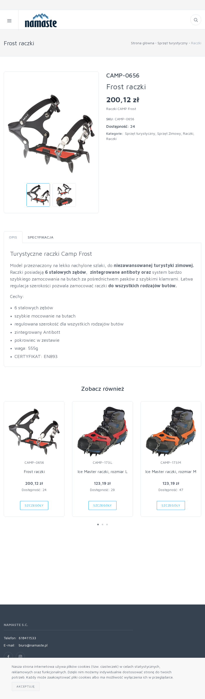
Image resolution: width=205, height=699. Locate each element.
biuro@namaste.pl (33, 645)
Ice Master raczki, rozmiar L (103, 471)
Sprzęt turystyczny (173, 43)
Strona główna (142, 43)
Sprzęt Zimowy (169, 133)
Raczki (188, 133)
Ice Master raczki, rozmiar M (170, 471)
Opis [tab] (13, 237)
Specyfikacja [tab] (40, 237)
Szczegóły (34, 505)
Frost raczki (34, 471)
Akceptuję (25, 686)
